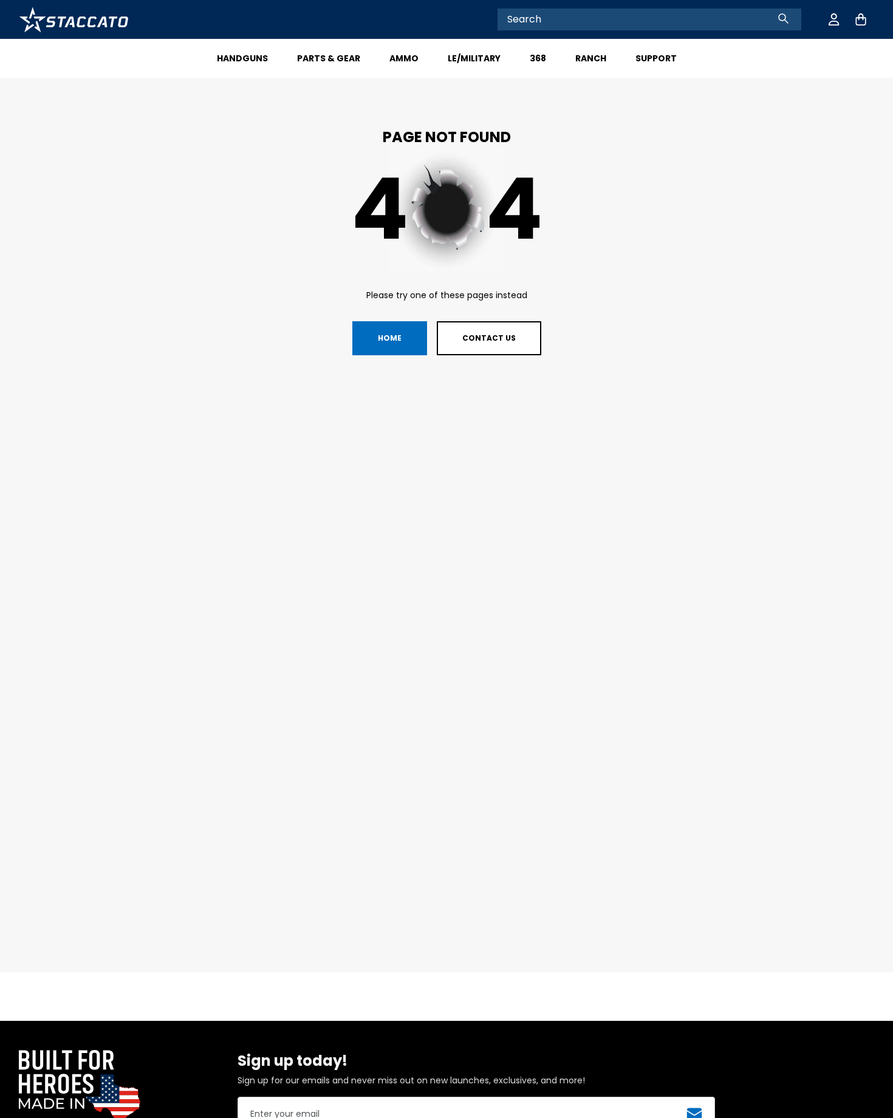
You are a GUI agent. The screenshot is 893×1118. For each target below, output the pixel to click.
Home (390, 338)
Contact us (489, 338)
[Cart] (860, 19)
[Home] (73, 20)
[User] (834, 19)
